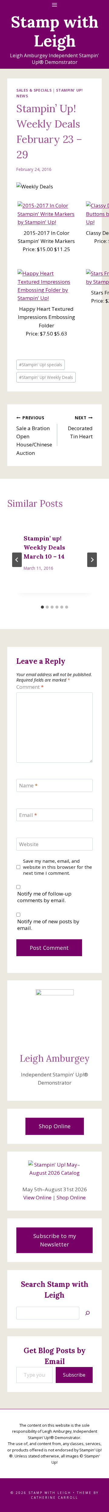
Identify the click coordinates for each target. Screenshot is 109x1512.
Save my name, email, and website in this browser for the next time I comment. (57, 867)
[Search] (87, 1313)
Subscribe (74, 1375)
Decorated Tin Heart (80, 427)
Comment (30, 687)
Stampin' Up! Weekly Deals (46, 377)
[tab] (42, 607)
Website (28, 844)
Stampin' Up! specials (40, 364)
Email (28, 815)
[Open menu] (54, 4)
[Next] (92, 560)
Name (28, 785)
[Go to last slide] (17, 560)
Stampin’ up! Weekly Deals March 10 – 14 (44, 547)
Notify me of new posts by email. (48, 924)
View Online (37, 1197)
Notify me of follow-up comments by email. (44, 897)
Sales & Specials (34, 90)
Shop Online (71, 1197)
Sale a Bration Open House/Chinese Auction (34, 435)
